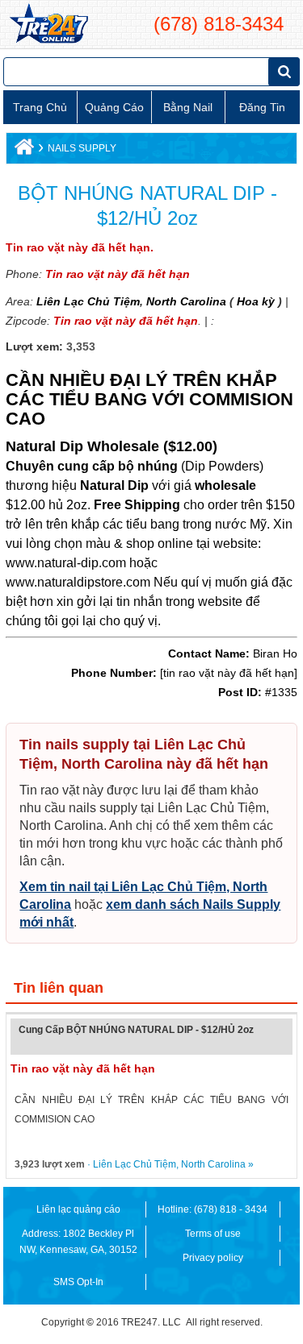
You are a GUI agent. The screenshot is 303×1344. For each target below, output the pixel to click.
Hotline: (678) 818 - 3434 (212, 1209)
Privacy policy (213, 1257)
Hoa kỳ (256, 301)
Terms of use (213, 1233)
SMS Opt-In (78, 1282)
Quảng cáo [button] (114, 107)
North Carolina (184, 301)
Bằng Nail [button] (188, 107)
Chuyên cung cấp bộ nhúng (92, 466)
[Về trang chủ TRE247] (48, 24)
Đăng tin (262, 107)
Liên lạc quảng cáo (78, 1209)
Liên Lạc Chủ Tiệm (88, 301)
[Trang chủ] (22, 151)
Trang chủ (40, 107)
